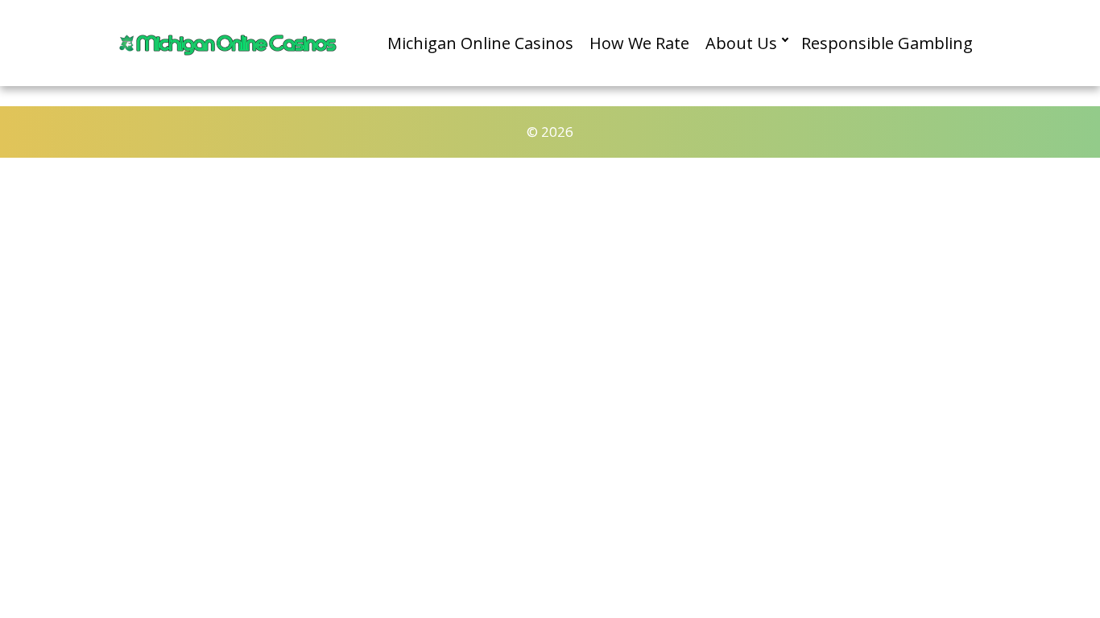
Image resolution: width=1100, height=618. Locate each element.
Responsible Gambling (887, 43)
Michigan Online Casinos (480, 43)
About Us (741, 43)
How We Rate (639, 43)
